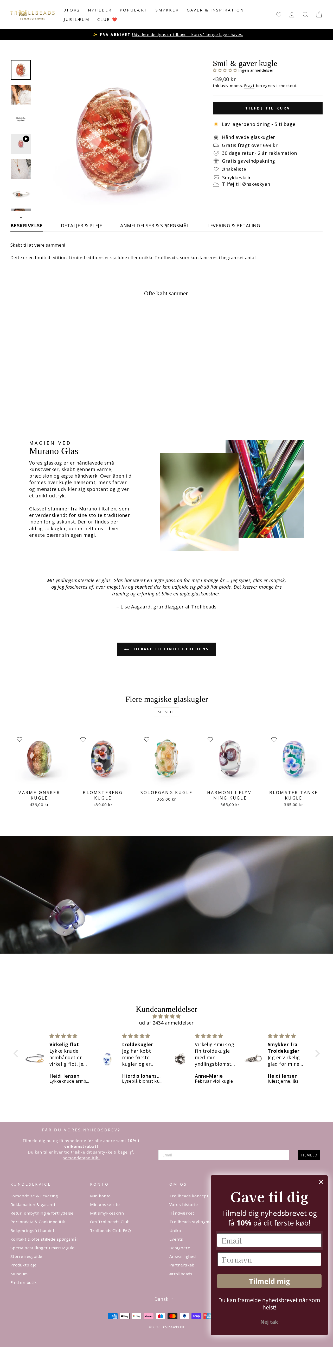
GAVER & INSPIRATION (215, 10)
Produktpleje (23, 1264)
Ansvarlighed (182, 1256)
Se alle (166, 712)
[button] (225, 70)
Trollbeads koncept (188, 1195)
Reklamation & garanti (32, 1204)
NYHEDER (100, 10)
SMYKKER (167, 10)
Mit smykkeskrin (107, 1213)
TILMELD (309, 1155)
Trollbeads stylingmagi (192, 1221)
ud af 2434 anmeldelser (166, 1023)
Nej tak (269, 1322)
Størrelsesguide (26, 1256)
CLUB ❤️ (107, 19)
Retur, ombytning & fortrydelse (42, 1213)
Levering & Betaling (233, 225)
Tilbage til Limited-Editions (170, 649)
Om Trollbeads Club (110, 1221)
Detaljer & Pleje (81, 225)
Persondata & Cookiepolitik (37, 1221)
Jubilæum (76, 19)
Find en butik (23, 1282)
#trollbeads (181, 1273)
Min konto (100, 1195)
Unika (175, 1230)
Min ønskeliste (105, 1204)
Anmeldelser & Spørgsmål (154, 225)
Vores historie (183, 1204)
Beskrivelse (26, 225)
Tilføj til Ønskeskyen (246, 184)
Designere (179, 1247)
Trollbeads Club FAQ (110, 1230)
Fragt (249, 85)
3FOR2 (72, 10)
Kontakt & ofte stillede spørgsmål (44, 1239)
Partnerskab (182, 1264)
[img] (166, 1016)
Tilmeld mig (269, 1281)
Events (176, 1239)
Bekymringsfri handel (32, 1230)
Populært (134, 10)
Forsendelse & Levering (34, 1195)
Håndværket (181, 1213)
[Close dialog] (321, 1181)
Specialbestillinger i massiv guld (42, 1247)
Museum (19, 1273)
